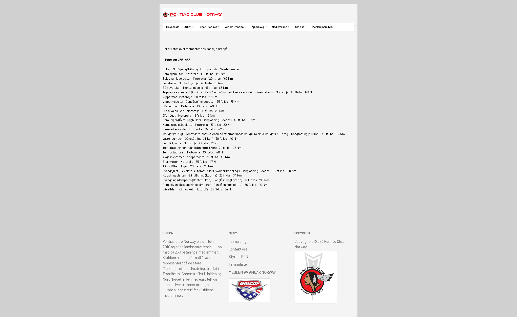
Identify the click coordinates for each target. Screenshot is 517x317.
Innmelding (237, 241)
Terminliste (238, 264)
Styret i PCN (238, 256)
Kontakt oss (238, 249)
